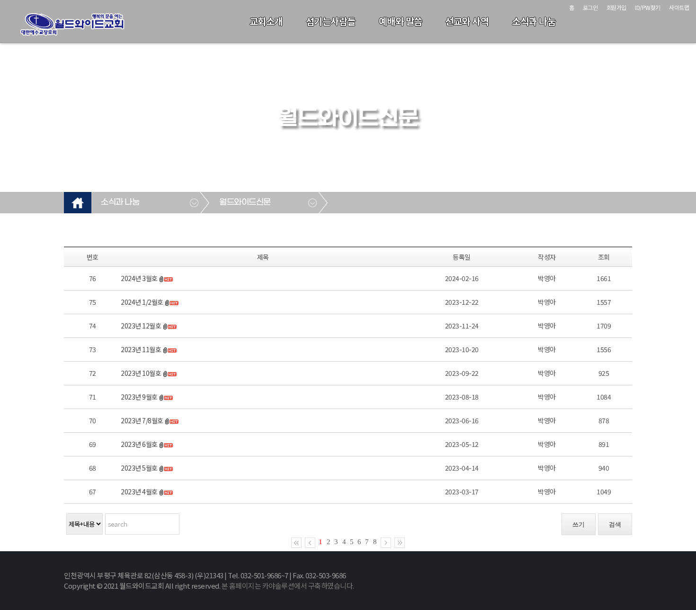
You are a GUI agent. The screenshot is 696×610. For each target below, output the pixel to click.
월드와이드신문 (245, 202)
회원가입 (616, 7)
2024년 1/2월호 (142, 302)
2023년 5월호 (139, 468)
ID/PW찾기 (647, 7)
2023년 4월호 (139, 491)
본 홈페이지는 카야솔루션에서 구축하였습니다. (288, 586)
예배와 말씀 (400, 21)
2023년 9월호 (139, 396)
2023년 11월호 (141, 349)
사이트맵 (679, 7)
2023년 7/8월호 (142, 420)
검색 (615, 524)
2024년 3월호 (139, 278)
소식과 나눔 (533, 21)
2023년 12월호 (141, 325)
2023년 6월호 (139, 444)
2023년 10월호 (141, 373)
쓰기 (578, 524)
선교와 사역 (467, 21)
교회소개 (266, 21)
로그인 (590, 7)
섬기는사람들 (331, 21)
